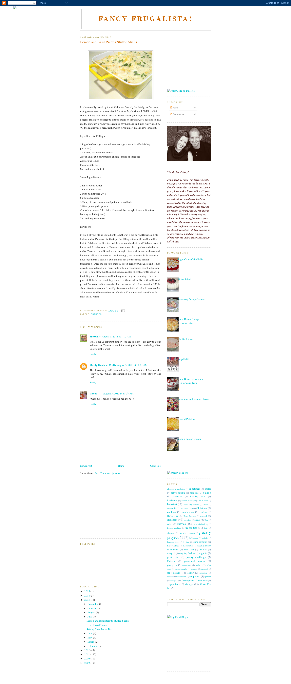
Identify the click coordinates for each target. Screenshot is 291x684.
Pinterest (171, 561)
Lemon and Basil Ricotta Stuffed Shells (108, 42)
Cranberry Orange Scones (191, 299)
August (91, 612)
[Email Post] (122, 311)
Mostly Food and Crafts (103, 365)
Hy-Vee (186, 542)
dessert (203, 515)
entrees (96, 314)
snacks (170, 576)
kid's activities (200, 541)
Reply (93, 354)
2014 (87, 595)
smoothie (203, 572)
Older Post (155, 465)
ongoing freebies (187, 553)
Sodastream (181, 576)
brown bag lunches (191, 504)
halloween (193, 538)
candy (205, 504)
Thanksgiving (187, 580)
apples (208, 488)
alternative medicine (176, 488)
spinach (207, 576)
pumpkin (172, 565)
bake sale (194, 492)
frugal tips (191, 527)
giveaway (171, 533)
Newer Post (86, 465)
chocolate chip (186, 508)
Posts (175, 107)
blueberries (172, 500)
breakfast (172, 504)
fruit (205, 527)
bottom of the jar (188, 500)
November (93, 604)
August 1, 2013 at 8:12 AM (116, 336)
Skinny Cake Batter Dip (99, 629)
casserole (171, 508)
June (90, 633)
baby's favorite (178, 492)
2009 (87, 663)
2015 (87, 591)
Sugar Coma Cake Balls (190, 259)
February (92, 646)
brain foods (203, 500)
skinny (190, 572)
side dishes (173, 572)
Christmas (201, 508)
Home (121, 465)
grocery (192, 533)
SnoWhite (95, 336)
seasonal (204, 568)
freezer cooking (174, 527)
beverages (177, 496)
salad (198, 565)
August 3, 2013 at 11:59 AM (118, 393)
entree (170, 523)
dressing (187, 520)
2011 (87, 654)
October (92, 608)
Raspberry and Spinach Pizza (193, 399)
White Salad (184, 279)
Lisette (93, 393)
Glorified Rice (185, 339)
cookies (171, 512)
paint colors (173, 557)
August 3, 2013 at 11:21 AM (132, 365)
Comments (178, 114)
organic (203, 553)
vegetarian (173, 584)
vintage (189, 584)
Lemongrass (188, 545)
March (91, 641)
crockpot (203, 512)
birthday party (197, 496)
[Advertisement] (110, 509)
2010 (87, 658)
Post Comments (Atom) (107, 473)
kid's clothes (173, 545)
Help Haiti (183, 359)
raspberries (186, 565)
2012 (87, 650)
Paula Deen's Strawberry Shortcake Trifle (190, 381)
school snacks (181, 568)
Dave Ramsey (190, 516)
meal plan (189, 549)
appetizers (194, 488)
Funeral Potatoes (186, 419)
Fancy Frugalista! (146, 18)
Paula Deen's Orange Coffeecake (188, 321)
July (90, 616)
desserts (172, 520)
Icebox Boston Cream (189, 439)
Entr (206, 520)
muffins (203, 549)
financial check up (200, 524)
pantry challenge (196, 557)
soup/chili (194, 576)
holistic (205, 538)
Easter (197, 519)
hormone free (173, 542)
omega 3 (171, 553)
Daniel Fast (172, 515)
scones (194, 568)
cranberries (188, 512)
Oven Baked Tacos (97, 625)
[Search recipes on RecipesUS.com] (177, 617)
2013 (87, 599)
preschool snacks (194, 561)
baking (207, 492)
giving (182, 532)
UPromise (202, 580)
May (90, 637)
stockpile (174, 580)
